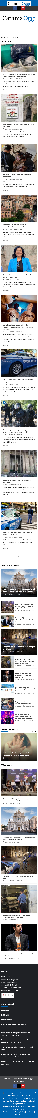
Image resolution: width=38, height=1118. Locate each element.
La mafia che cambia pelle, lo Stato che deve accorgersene (18, 754)
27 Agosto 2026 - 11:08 (29, 706)
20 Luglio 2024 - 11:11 (17, 384)
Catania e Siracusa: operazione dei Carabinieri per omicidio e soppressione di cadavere (18, 327)
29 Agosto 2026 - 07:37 (17, 594)
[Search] (34, 3)
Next (22, 556)
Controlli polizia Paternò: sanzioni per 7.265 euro (17, 1048)
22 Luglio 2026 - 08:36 (17, 79)
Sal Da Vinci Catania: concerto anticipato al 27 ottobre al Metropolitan (24, 716)
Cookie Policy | (9, 1112)
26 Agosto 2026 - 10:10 (29, 721)
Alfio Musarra (8, 279)
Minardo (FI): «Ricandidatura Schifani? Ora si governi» (24, 620)
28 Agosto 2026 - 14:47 (17, 652)
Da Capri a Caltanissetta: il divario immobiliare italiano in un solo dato (15, 226)
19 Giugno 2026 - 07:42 (17, 179)
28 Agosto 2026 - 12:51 (29, 679)
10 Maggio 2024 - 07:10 (17, 484)
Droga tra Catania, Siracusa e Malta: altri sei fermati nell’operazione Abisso (19, 75)
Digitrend (18, 1104)
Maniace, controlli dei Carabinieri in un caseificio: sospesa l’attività (24, 661)
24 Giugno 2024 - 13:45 (17, 434)
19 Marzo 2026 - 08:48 (17, 332)
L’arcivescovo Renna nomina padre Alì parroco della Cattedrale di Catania (19, 590)
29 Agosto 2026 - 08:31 (29, 610)
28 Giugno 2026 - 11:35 (17, 129)
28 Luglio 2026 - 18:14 (18, 758)
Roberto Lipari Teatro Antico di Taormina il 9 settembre (23, 675)
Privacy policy (6, 1020)
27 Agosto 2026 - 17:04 (29, 693)
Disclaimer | (30, 1112)
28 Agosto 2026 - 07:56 (29, 624)
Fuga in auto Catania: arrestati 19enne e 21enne (24, 703)
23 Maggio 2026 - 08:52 (17, 229)
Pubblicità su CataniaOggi (23, 1079)
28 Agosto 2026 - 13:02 (29, 665)
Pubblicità (5, 1015)
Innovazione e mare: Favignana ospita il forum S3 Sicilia (25, 689)
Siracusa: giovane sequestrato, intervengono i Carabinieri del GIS (15, 431)
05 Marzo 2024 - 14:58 (17, 537)
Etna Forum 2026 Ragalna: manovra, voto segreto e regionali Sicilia (24, 606)
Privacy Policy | (20, 1112)
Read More (6, 90)
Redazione (7, 79)
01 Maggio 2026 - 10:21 (18, 279)
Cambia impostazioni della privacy (13, 1024)
